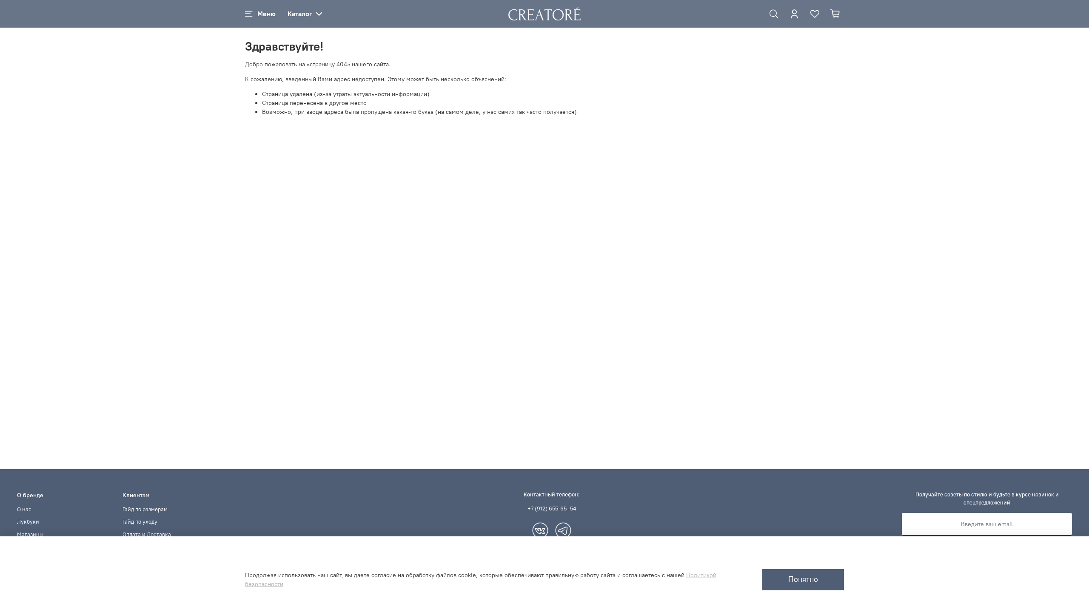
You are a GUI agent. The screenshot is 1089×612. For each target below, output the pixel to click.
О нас (24, 509)
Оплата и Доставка (147, 534)
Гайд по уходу (140, 521)
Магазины (30, 534)
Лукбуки (28, 521)
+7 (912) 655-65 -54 (551, 508)
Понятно (803, 579)
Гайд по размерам (145, 509)
